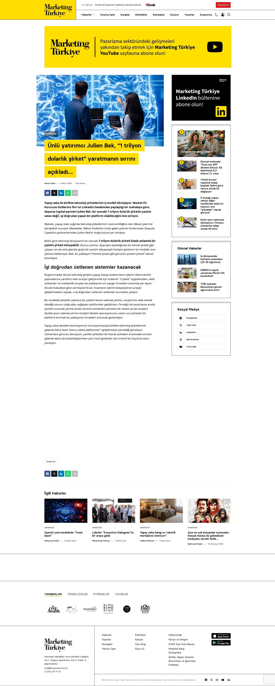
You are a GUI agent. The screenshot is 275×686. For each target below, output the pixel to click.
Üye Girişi (140, 644)
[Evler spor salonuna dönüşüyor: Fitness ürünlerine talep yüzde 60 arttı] (187, 222)
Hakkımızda (175, 634)
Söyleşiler (159, 14)
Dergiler (125, 14)
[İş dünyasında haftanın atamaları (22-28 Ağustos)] (187, 259)
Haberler (87, 14)
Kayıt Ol (139, 648)
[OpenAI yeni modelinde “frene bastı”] (65, 511)
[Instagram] (217, 680)
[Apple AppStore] (221, 637)
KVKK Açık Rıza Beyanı (182, 644)
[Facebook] (206, 680)
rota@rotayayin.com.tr (56, 668)
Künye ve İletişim (178, 639)
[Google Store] (221, 644)
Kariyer (174, 14)
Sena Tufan (49, 183)
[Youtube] (223, 680)
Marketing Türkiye (101, 540)
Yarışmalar (53, 594)
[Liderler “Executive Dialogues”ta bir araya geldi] (113, 511)
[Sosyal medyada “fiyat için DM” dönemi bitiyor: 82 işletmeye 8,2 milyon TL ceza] (187, 166)
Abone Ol (223, 4)
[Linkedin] (229, 680)
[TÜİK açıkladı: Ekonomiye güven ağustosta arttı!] (187, 287)
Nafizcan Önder (51, 540)
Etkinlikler (141, 14)
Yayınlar (121, 594)
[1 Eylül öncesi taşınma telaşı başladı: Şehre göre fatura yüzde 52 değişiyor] (187, 184)
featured (50, 461)
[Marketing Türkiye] (59, 10)
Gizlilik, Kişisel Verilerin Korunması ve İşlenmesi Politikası (182, 661)
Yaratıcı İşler (107, 14)
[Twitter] (211, 680)
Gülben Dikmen (147, 540)
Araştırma (206, 14)
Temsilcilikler (77, 594)
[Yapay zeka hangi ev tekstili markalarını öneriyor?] (161, 511)
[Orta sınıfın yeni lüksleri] (201, 143)
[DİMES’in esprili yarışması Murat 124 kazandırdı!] (187, 273)
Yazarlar (189, 14)
